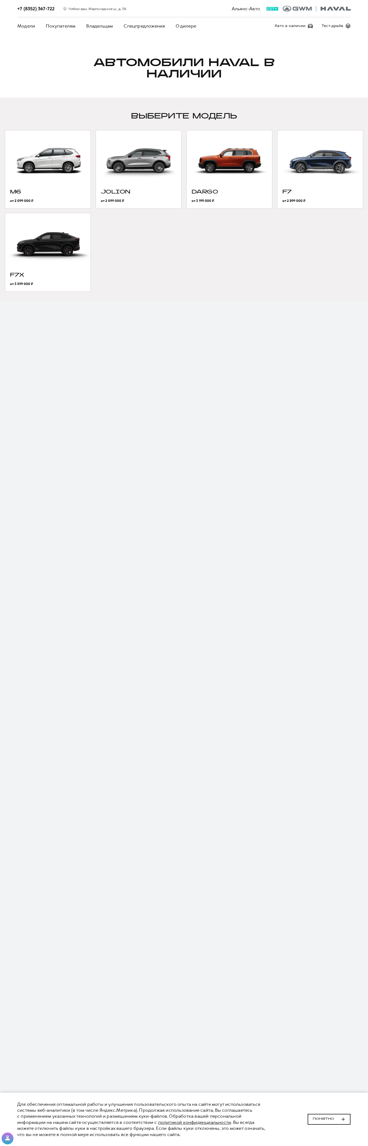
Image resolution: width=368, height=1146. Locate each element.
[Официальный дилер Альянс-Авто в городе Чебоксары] (317, 9)
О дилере (186, 26)
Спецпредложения (144, 26)
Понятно (323, 1119)
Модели (26, 26)
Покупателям (60, 26)
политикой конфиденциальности (194, 1122)
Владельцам (99, 26)
